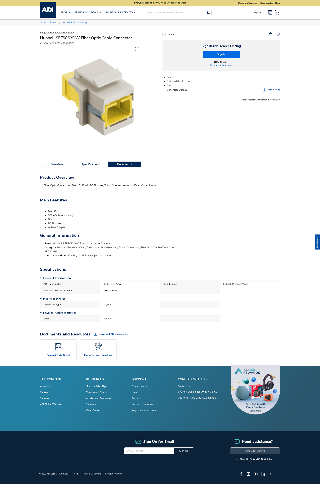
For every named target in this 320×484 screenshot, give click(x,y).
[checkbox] (164, 34)
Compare (171, 34)
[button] (317, 242)
